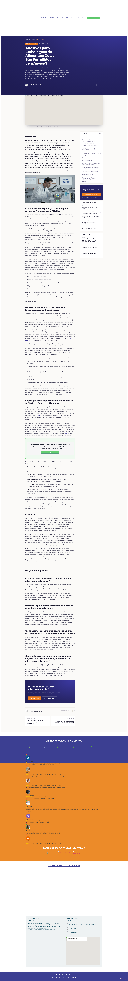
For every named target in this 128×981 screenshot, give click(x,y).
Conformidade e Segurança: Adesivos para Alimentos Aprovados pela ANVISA (91, 140)
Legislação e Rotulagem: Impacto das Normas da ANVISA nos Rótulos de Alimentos (90, 149)
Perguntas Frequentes (87, 160)
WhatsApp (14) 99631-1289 (91, 194)
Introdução (84, 137)
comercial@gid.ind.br (49, 698)
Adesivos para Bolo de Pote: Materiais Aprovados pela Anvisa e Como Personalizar (91, 222)
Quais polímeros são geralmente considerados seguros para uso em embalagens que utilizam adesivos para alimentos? (90, 179)
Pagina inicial (43, 17)
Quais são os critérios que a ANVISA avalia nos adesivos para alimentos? (91, 164)
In (91, 85)
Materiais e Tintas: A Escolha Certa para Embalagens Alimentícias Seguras (90, 144)
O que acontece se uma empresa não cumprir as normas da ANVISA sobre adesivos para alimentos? (90, 173)
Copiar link (99, 85)
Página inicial (27, 39)
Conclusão (84, 157)
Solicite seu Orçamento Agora (50, 452)
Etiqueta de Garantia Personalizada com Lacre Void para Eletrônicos (91, 217)
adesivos (67, 233)
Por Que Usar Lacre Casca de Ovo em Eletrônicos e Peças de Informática (91, 227)
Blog (33, 39)
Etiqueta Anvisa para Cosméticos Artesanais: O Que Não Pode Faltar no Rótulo (91, 207)
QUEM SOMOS (69, 17)
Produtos (51, 17)
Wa (88, 85)
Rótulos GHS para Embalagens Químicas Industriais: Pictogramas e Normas (91, 212)
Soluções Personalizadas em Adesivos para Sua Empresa (91, 154)
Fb (94, 85)
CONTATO (77, 17)
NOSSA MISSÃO (60, 17)
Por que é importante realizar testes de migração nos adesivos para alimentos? (90, 168)
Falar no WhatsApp (35, 698)
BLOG (83, 17)
